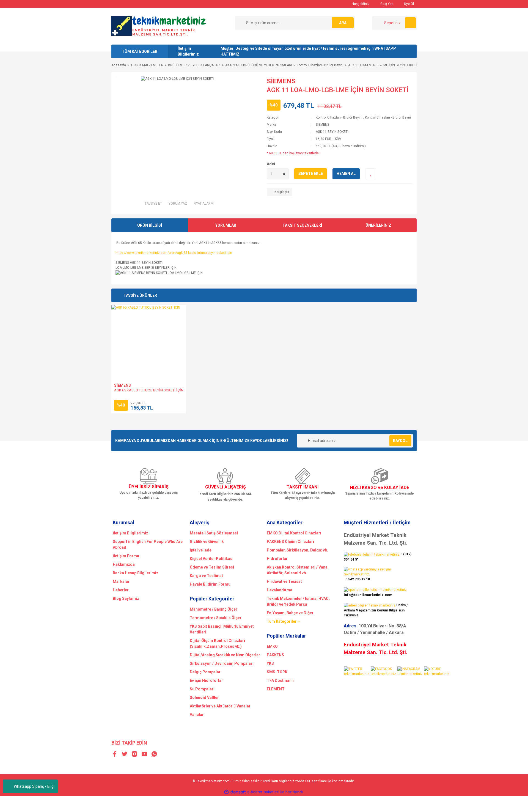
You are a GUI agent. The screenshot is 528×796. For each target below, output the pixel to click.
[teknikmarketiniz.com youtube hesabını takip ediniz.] (437, 671)
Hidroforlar (277, 558)
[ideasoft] (235, 792)
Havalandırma (279, 590)
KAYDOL (400, 440)
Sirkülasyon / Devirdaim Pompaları (222, 663)
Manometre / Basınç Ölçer (213, 609)
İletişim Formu (126, 556)
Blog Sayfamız (126, 598)
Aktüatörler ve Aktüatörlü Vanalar (220, 706)
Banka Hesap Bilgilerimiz (135, 573)
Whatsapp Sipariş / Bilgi (34, 786)
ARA (342, 23)
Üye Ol (408, 4)
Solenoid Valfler (204, 697)
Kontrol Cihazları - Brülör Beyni (388, 117)
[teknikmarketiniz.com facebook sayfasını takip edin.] (384, 671)
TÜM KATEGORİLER (139, 51)
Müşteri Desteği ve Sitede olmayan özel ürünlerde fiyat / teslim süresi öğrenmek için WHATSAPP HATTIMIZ (308, 51)
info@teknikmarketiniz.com (368, 595)
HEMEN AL (346, 173)
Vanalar (197, 714)
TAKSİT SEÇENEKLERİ (302, 225)
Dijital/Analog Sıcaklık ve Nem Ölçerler (225, 655)
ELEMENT (276, 689)
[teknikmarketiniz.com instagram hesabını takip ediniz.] (410, 671)
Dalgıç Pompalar (205, 672)
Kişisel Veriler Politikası (211, 558)
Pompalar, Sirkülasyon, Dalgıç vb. (297, 550)
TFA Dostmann (280, 680)
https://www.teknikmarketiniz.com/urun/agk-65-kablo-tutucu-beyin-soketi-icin (174, 253)
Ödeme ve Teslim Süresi (212, 567)
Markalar (121, 581)
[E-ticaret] (263, 792)
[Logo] (159, 26)
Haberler (121, 590)
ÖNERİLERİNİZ (378, 225)
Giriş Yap (386, 4)
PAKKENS (275, 655)
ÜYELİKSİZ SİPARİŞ (149, 486)
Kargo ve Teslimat (206, 575)
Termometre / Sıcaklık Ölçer (215, 618)
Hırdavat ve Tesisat (284, 581)
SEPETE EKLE (310, 173)
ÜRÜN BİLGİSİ (149, 225)
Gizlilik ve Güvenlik (207, 541)
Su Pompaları (202, 689)
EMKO (272, 646)
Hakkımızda (124, 564)
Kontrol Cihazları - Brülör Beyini (339, 117)
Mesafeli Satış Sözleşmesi (214, 533)
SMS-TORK (277, 672)
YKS (270, 663)
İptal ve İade (200, 550)
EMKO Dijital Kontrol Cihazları (294, 533)
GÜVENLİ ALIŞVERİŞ (225, 487)
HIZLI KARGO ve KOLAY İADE (379, 487)
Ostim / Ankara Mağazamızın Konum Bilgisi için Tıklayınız (376, 610)
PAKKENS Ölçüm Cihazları (290, 541)
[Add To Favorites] (370, 173)
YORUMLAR (225, 225)
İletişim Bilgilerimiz (188, 51)
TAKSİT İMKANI (302, 487)
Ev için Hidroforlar (206, 680)
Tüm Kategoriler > (283, 621)
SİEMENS (281, 81)
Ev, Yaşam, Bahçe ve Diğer (290, 613)
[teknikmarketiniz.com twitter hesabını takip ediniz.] (357, 671)
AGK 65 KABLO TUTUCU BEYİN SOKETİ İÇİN (148, 390)
